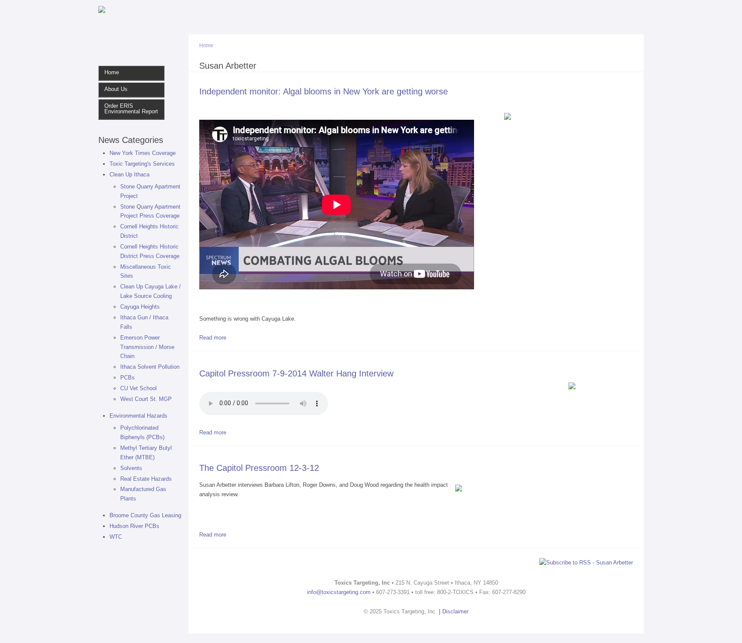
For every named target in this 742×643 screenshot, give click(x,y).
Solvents (131, 468)
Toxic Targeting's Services (142, 164)
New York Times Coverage (142, 153)
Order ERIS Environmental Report (131, 109)
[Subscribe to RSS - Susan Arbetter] (586, 561)
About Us (116, 89)
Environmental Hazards (138, 415)
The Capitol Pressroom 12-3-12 (259, 468)
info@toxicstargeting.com (339, 592)
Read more (212, 337)
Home (111, 72)
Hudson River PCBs (134, 526)
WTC (115, 537)
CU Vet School (138, 388)
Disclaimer (455, 611)
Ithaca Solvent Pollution (149, 367)
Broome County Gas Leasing (145, 515)
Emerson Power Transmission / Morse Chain (147, 347)
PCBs (127, 377)
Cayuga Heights (140, 306)
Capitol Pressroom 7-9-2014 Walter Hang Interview (296, 373)
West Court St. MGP (146, 399)
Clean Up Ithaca (129, 174)
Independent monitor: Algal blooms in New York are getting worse (323, 91)
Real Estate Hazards (146, 479)
